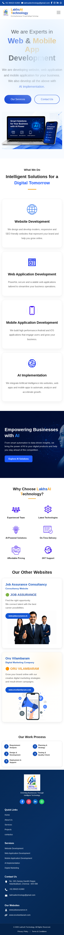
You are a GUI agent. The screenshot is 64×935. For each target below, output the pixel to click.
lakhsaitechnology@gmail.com (22, 895)
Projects (8, 830)
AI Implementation (12, 863)
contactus (9, 835)
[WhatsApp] (41, 801)
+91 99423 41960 (16, 889)
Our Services (18, 99)
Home (7, 815)
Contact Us (47, 99)
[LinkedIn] (35, 801)
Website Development (14, 848)
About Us (8, 820)
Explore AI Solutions (19, 459)
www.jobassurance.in (18, 616)
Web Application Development (17, 853)
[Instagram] (28, 801)
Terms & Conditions (39, 931)
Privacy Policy (23, 931)
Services (8, 825)
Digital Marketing (12, 868)
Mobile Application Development (18, 858)
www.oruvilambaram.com (20, 690)
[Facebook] (22, 801)
